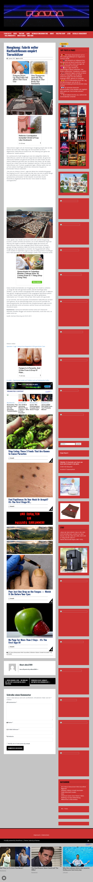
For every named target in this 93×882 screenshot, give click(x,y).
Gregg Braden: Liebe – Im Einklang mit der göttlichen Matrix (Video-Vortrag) (16, 682)
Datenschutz (45, 835)
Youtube (21, 34)
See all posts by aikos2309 (28, 669)
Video (15, 34)
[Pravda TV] (46, 15)
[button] (4, 878)
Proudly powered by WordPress (13, 840)
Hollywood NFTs (10, 36)
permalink (9, 654)
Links (28, 34)
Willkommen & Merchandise (69, 799)
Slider (62, 794)
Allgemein (64, 788)
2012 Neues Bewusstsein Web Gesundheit (18, 652)
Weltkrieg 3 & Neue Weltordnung (70, 797)
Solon (30, 840)
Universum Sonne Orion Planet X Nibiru (72, 796)
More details (37, 282)
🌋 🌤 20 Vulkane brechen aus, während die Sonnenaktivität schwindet (73, 95)
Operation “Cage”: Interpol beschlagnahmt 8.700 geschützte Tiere (26, 346)
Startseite (7, 34)
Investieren (21, 36)
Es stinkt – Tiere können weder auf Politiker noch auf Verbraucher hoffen (28, 380)
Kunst (52, 34)
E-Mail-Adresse (13, 729)
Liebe (69, 34)
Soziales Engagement (79, 34)
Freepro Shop (60, 34)
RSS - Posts (64, 809)
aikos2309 (20, 58)
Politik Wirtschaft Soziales (68, 792)
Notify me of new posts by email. (19, 743)
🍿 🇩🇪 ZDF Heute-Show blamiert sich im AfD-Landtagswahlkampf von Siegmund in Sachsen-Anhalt (72, 56)
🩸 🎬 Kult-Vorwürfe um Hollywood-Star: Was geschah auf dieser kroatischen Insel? (72, 61)
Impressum (37, 835)
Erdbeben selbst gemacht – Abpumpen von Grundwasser (40, 681)
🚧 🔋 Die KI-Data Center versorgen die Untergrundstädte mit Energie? (72, 65)
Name (10, 722)
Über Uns (30, 36)
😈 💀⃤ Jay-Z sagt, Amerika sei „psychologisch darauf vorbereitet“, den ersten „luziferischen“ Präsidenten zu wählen (73, 69)
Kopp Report (64, 453)
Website (11, 736)
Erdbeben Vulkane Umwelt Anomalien (39, 652)
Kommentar (12, 702)
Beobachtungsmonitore (40, 34)
